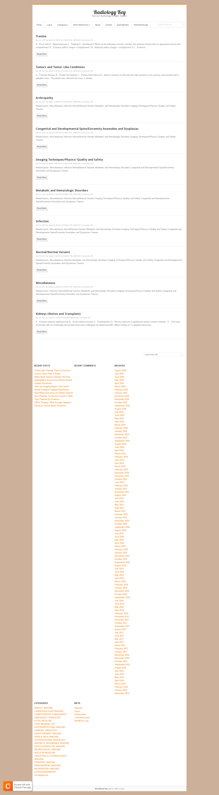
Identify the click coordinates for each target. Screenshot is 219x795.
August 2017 (120, 629)
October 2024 (121, 437)
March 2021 (120, 511)
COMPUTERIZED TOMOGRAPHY (50, 714)
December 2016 (122, 655)
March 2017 (120, 645)
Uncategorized (41, 775)
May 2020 (119, 540)
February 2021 (121, 514)
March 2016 (120, 684)
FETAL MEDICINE (43, 721)
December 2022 (122, 473)
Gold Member (123, 25)
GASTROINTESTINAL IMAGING (49, 727)
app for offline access (109, 789)
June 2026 (119, 377)
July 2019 (119, 568)
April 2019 (119, 578)
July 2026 (119, 373)
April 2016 (119, 680)
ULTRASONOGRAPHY (45, 772)
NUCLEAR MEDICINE (44, 753)
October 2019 (121, 559)
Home (39, 25)
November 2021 (122, 492)
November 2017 (122, 620)
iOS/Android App (141, 25)
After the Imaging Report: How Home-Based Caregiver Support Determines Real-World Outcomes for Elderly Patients (53, 389)
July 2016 (119, 671)
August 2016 (120, 668)
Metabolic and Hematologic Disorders (62, 190)
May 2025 (119, 418)
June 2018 (119, 604)
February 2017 (121, 648)
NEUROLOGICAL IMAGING (47, 749)
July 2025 (119, 412)
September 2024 (122, 441)
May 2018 (119, 607)
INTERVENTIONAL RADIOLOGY (50, 740)
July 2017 (119, 632)
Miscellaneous (45, 283)
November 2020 (122, 521)
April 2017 (119, 642)
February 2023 (121, 469)
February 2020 (121, 549)
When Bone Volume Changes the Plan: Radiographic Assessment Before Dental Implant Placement (53, 380)
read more (42, 54)
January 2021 (121, 517)
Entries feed (80, 714)
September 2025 (122, 405)
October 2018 (121, 594)
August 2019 (120, 565)
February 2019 (121, 584)
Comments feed (82, 717)
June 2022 (119, 482)
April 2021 (119, 508)
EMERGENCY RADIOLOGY (47, 717)
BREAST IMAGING (43, 708)
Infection (42, 221)
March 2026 (120, 386)
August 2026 (120, 370)
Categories (62, 25)
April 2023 (119, 463)
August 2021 (120, 495)
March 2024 (120, 453)
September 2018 (122, 597)
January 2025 (121, 431)
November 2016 (122, 658)
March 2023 (120, 466)
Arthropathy (44, 98)
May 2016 (119, 677)
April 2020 (119, 543)
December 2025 (122, 396)
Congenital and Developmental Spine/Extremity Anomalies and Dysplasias (87, 128)
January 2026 (121, 393)
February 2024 (121, 457)
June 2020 (119, 536)
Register (78, 708)
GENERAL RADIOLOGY (45, 730)
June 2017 (119, 636)
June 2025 (119, 415)
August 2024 (120, 444)
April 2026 (119, 383)
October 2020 (121, 524)
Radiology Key (109, 12)
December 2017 (122, 616)
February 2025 (121, 428)
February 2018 (121, 613)
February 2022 (121, 485)
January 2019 (121, 588)
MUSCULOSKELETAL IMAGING (68, 40)
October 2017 (121, 623)
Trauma (41, 36)
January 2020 (121, 552)
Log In (49, 25)
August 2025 (120, 409)
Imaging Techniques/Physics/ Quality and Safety (69, 159)
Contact (108, 25)
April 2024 (119, 450)
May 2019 (119, 575)
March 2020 (120, 546)
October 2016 (121, 661)
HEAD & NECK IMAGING (46, 737)
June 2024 (119, 447)
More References (81, 25)
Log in (77, 711)
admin (51, 40)
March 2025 (120, 425)
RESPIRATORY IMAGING (46, 769)
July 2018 (119, 600)
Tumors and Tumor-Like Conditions (60, 67)
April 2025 (119, 421)
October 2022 (121, 479)
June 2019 (119, 572)
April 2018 (119, 610)
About (97, 25)
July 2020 (119, 533)
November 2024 (122, 434)
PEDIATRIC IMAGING (44, 762)
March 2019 (120, 581)
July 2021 (119, 498)
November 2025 (122, 399)
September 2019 (122, 562)
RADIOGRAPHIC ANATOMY (47, 765)
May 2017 (119, 639)
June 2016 (119, 674)
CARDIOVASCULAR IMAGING (48, 711)
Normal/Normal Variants (53, 252)
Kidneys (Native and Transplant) (58, 313)
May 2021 (119, 505)
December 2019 (122, 556)
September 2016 (122, 664)
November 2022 (122, 476)
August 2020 (120, 530)
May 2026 (119, 380)
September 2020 (122, 527)
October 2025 (121, 402)
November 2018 (122, 591)
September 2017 (122, 626)
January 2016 (121, 690)
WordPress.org (81, 721)
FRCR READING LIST (44, 724)
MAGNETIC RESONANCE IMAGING (51, 743)
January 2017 (121, 652)
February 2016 (121, 687)
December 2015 (122, 693)
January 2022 (121, 489)
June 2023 (119, 460)
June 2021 (119, 501)
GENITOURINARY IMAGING (66, 318)
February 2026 (121, 389)
